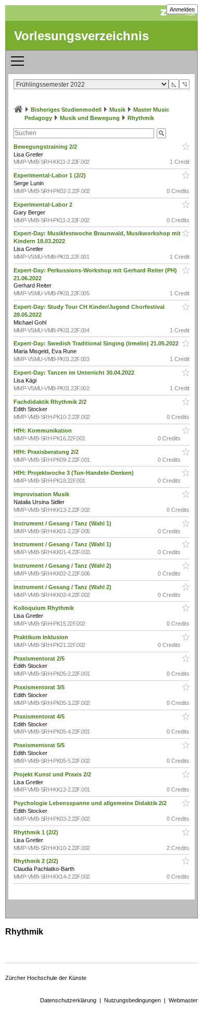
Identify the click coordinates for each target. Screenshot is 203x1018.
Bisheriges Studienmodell (66, 109)
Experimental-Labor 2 (44, 204)
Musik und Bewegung (90, 118)
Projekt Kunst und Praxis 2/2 (53, 774)
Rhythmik (141, 118)
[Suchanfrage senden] (161, 133)
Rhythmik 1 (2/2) (37, 832)
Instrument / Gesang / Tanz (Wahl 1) (63, 523)
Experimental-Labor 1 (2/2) (50, 175)
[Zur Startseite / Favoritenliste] (18, 109)
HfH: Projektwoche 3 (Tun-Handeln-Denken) (74, 473)
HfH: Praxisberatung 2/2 (47, 452)
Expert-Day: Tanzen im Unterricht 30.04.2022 (75, 372)
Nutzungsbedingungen (132, 1000)
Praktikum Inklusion (42, 637)
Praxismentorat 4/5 (40, 716)
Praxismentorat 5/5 (40, 745)
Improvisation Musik (42, 494)
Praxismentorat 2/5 (40, 658)
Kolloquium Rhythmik (44, 608)
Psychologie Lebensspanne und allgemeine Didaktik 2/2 (91, 803)
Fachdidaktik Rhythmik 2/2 (51, 402)
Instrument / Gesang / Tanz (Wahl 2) (63, 565)
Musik (117, 109)
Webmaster (183, 1000)
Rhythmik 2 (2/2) (37, 861)
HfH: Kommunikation (43, 430)
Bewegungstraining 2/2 (46, 146)
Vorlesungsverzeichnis (81, 36)
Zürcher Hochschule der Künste (45, 978)
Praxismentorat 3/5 (40, 687)
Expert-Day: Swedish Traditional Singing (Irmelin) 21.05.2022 (97, 343)
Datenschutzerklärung (68, 1000)
